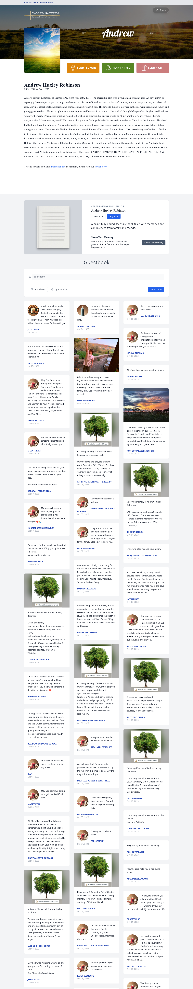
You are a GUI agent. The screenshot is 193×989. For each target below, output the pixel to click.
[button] (47, 591)
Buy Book (113, 216)
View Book (98, 216)
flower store (101, 166)
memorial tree (58, 166)
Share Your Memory (153, 242)
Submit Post (156, 289)
